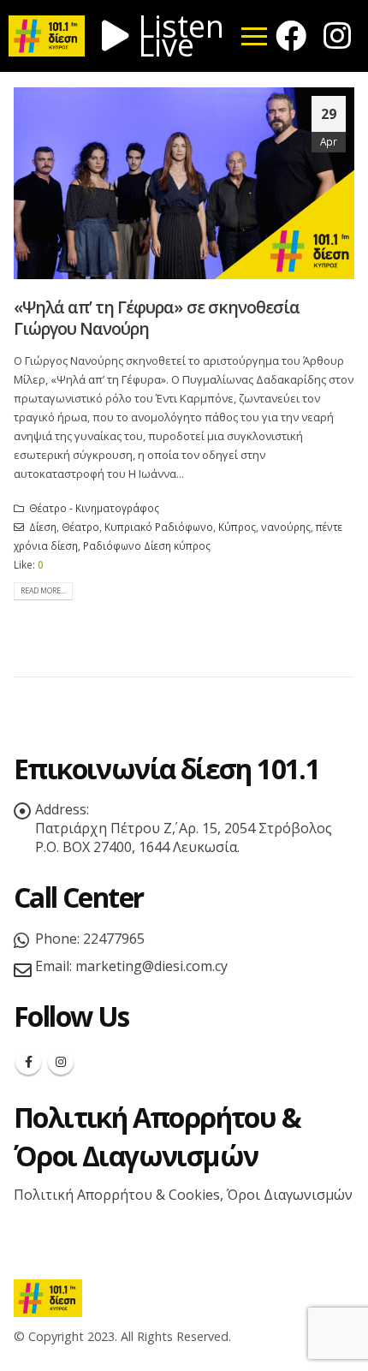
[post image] (184, 183)
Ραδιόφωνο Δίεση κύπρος (147, 545)
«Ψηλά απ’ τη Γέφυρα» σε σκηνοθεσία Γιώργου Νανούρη (157, 317)
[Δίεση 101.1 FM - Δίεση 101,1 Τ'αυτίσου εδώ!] (48, 1297)
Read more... (43, 591)
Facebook (28, 1062)
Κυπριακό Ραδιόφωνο (158, 526)
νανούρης (286, 526)
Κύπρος (237, 526)
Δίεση (42, 526)
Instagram (61, 1062)
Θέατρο (80, 526)
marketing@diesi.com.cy (151, 966)
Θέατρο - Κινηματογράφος (94, 508)
